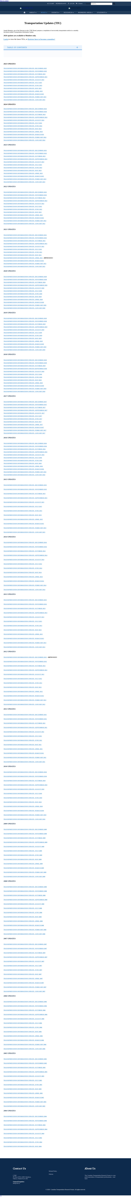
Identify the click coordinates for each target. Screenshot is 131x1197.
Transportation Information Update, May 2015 (23, 515)
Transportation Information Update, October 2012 (24, 666)
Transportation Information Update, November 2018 (25, 363)
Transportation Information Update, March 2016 (24, 469)
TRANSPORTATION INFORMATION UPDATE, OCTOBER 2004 (24, 1125)
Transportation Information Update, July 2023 (23, 165)
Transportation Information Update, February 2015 (25, 528)
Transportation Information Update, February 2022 (25, 221)
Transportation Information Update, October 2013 (24, 608)
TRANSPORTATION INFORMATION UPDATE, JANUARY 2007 (24, 991)
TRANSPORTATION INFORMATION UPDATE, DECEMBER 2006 (25, 1001)
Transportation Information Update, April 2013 (23, 634)
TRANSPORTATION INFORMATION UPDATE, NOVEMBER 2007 (25, 948)
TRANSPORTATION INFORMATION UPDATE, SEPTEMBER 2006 (25, 1014)
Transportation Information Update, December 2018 (25, 360)
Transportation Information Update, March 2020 (24, 302)
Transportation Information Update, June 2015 (23, 511)
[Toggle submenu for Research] (73, 12)
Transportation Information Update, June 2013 (23, 625)
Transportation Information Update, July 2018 (23, 374)
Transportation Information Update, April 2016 (23, 466)
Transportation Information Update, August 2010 (24, 789)
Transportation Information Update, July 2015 (23, 506)
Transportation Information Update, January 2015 (24, 532)
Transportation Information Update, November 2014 (25, 547)
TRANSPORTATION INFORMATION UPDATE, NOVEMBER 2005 (25, 1063)
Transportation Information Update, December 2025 (25, 68)
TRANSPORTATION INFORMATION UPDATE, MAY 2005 (23, 1089)
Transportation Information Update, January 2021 (24, 266)
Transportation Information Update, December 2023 (25, 150)
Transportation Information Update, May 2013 (23, 630)
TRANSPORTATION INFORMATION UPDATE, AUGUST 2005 (24, 1076)
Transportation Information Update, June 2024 (23, 126)
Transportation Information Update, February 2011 (25, 757)
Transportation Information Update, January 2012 (24, 704)
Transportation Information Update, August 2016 (24, 455)
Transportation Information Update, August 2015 (24, 502)
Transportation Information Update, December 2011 (25, 714)
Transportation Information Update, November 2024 (25, 111)
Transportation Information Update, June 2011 (23, 740)
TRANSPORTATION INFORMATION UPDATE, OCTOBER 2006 (24, 1010)
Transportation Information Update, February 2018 (25, 388)
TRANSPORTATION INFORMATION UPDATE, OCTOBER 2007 (24, 953)
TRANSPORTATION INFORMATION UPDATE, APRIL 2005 (23, 1093)
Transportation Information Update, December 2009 (25, 829)
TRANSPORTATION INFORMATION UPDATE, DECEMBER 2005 (25, 1059)
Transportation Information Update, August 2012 (24, 674)
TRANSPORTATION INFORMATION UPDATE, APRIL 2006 (23, 1036)
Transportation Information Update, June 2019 (23, 335)
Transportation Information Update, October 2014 (24, 551)
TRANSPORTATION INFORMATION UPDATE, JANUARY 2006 (24, 1049)
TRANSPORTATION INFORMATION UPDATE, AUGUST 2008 (24, 904)
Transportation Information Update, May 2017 (23, 422)
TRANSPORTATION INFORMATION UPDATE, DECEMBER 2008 (25, 887)
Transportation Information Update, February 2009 (25, 872)
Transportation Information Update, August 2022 (24, 203)
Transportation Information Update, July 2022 (23, 206)
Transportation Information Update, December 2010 (25, 772)
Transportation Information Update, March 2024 (24, 134)
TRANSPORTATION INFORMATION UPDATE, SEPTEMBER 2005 (25, 1072)
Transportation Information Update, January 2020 (24, 308)
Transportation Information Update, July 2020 (23, 291)
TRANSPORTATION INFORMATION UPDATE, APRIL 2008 (23, 921)
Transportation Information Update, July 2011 (23, 736)
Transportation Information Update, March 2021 (24, 261)
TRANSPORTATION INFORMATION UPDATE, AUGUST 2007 (24, 961)
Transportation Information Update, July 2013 (23, 621)
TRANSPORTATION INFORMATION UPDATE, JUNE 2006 (23, 1027)
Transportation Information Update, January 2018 (24, 391)
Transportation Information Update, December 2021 (25, 235)
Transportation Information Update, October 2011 (24, 723)
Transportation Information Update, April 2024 (23, 131)
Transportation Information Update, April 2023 (23, 173)
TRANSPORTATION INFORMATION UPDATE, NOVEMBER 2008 (25, 891)
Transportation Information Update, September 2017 (25, 410)
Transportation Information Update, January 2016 (24, 475)
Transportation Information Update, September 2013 (25, 613)
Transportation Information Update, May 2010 (23, 802)
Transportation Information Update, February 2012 (25, 700)
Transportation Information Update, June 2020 (23, 294)
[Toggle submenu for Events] (59, 12)
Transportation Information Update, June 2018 (23, 377)
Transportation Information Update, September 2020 (25, 285)
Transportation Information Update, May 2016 (23, 463)
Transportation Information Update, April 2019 (23, 341)
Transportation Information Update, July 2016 (23, 457)
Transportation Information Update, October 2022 (24, 198)
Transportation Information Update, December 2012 (25, 657)
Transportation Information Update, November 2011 (25, 719)
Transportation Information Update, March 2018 (24, 386)
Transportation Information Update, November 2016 (25, 446)
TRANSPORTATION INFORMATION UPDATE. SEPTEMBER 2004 (25, 1129)
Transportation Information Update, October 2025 (24, 74)
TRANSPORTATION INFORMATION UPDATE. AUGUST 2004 (24, 1133)
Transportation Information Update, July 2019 (23, 332)
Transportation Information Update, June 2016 (23, 460)
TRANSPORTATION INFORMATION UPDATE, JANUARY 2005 (24, 1106)
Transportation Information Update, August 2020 (24, 288)
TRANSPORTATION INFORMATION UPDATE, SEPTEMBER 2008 (25, 899)
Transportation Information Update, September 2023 (25, 159)
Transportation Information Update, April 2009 (23, 863)
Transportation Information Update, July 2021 (23, 249)
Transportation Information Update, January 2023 (24, 182)
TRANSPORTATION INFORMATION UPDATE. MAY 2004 (23, 1146)
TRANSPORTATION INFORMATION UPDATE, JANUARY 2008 (24, 934)
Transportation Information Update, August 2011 (24, 732)
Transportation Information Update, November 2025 (25, 71)
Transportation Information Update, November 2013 (25, 604)
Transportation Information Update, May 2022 (23, 212)
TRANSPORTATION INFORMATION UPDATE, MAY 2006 (23, 1031)
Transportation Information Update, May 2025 (23, 88)
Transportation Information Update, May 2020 (23, 296)
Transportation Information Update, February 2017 (25, 430)
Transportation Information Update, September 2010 (25, 785)
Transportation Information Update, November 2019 (25, 321)
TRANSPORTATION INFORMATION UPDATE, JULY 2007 (23, 965)
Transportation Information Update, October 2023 (24, 156)
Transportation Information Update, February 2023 (25, 179)
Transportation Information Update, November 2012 (25, 661)
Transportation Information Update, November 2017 (25, 404)
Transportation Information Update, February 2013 (25, 643)
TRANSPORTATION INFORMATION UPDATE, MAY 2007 (23, 974)
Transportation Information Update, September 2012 (25, 670)
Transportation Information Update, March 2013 (24, 638)
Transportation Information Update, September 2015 (25, 498)
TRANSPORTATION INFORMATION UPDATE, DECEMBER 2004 (25, 1116)
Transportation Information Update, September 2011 (25, 727)
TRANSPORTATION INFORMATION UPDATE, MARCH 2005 (24, 1097)
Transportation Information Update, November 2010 (25, 776)
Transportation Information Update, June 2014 (23, 568)
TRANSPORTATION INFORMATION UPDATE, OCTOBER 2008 (24, 895)
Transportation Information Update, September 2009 (25, 842)
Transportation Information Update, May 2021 (23, 255)
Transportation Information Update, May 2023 (23, 170)
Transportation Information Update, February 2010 (25, 815)
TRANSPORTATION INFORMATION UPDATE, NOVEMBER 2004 (25, 1120)
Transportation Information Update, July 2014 (23, 564)
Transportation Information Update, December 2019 (25, 318)
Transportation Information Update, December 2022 (25, 192)
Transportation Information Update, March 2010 (24, 810)
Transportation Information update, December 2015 (25, 485)
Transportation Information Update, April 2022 (23, 215)
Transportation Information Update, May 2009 (23, 859)
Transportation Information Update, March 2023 (24, 176)
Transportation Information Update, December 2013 (25, 600)
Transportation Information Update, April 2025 (23, 91)
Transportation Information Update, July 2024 (23, 123)
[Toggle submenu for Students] (106, 12)
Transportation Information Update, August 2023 (24, 162)
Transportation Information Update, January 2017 (24, 433)
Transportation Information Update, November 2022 (25, 195)
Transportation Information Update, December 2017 (25, 402)
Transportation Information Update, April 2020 (23, 299)
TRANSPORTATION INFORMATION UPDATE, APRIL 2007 (23, 978)
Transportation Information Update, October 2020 (24, 282)
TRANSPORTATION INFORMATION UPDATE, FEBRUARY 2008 (25, 929)
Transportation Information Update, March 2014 (24, 581)
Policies (51, 1174)
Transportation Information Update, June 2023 (23, 167)
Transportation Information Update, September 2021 (25, 243)
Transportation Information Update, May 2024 (23, 129)
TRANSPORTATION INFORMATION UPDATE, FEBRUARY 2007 (25, 987)
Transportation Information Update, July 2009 (23, 851)
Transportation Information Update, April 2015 (23, 519)
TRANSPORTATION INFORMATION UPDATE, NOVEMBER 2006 (25, 1006)
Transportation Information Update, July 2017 (23, 416)
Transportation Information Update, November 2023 (25, 153)
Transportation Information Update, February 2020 (25, 305)
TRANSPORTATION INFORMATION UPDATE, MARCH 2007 (24, 983)
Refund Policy (53, 1171)
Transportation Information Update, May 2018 (23, 380)
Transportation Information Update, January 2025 (24, 100)
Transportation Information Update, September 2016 (25, 452)
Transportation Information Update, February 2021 (25, 263)
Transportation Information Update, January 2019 (24, 350)
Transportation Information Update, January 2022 (24, 223)
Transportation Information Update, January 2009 (24, 876)
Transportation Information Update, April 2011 (23, 749)
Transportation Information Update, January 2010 (24, 819)
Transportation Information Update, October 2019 (24, 324)
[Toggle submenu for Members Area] (92, 12)
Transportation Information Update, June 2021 (23, 252)
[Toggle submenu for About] (36, 12)
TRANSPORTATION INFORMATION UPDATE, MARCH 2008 (24, 925)
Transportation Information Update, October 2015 (24, 493)
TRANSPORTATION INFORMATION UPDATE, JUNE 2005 (23, 1084)
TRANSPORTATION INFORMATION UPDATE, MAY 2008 (23, 917)
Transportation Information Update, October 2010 (24, 780)
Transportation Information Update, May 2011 (22, 744)
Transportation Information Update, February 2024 (25, 137)
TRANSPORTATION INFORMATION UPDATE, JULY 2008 (23, 908)
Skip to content (4, 1)
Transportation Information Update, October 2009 (24, 838)
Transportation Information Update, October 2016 (24, 449)
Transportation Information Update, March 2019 (24, 344)
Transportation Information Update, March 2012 (24, 696)
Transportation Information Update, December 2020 (25, 276)
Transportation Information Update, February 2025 (25, 97)
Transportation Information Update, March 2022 (24, 218)
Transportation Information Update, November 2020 (25, 279)
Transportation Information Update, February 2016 (25, 472)
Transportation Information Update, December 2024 (25, 109)
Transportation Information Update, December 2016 (25, 443)
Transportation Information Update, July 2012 (23, 678)
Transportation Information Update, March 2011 (24, 753)
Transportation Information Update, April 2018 (23, 383)
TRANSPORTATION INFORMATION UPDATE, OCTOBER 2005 (24, 1067)
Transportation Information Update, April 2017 (23, 424)
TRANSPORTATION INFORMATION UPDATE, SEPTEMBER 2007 (25, 957)
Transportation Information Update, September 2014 (25, 555)
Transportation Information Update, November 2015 (25, 489)
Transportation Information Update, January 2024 (24, 140)
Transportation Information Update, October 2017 (24, 407)
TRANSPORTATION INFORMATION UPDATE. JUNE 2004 (23, 1142)
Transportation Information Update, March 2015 (24, 523)
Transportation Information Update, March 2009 (24, 868)
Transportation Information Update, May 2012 (23, 687)
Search (88, 3)
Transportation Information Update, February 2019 (25, 347)
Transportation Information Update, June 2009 (23, 855)
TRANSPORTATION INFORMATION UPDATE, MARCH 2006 (24, 1040)
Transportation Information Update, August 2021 (24, 246)
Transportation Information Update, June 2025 (23, 85)
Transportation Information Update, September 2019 (25, 327)
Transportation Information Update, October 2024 (24, 114)
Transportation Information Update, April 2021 (23, 258)
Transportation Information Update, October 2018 (24, 366)
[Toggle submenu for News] (47, 12)
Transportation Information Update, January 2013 (24, 647)
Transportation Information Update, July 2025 (23, 82)
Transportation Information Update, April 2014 (23, 577)
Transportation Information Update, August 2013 (24, 617)
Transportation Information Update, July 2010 (23, 793)
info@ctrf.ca (16, 1183)
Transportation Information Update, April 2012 (23, 691)
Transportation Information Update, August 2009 (24, 846)
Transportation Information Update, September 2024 (25, 117)
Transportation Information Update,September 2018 (25, 368)
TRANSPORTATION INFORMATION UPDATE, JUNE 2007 (23, 970)
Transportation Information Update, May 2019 (23, 338)
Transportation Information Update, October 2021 (24, 241)
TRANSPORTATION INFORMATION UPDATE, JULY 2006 (23, 1023)
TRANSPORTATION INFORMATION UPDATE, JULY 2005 (23, 1080)
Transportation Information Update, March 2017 (24, 427)
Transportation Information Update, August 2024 (24, 120)
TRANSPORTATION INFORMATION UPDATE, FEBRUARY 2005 (25, 1102)
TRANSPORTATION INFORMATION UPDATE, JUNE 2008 (23, 912)
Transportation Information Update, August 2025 (24, 80)
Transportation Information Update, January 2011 (24, 762)
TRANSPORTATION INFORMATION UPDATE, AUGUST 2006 (24, 1019)
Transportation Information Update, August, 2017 (24, 413)
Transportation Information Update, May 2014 (23, 572)
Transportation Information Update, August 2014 (24, 559)
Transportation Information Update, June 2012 (23, 683)
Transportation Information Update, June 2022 (23, 209)
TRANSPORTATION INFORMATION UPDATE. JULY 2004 (23, 1138)
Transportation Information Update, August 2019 (24, 330)
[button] (114, 4)
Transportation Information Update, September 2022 (25, 201)
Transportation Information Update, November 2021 (25, 238)
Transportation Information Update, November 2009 (25, 833)
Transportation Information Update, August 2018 (24, 371)
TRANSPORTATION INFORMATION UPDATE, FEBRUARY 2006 (25, 1044)
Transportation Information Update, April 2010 (23, 806)
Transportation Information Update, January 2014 (24, 589)
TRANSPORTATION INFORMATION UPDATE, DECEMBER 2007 (25, 944)
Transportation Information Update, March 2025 (24, 94)
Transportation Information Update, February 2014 (25, 585)
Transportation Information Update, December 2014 (25, 542)
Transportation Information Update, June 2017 (23, 419)
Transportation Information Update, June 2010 (23, 798)
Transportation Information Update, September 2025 (25, 77)
